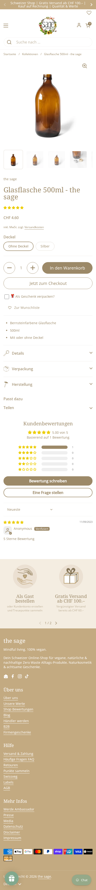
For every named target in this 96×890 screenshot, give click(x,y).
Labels (8, 782)
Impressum (12, 838)
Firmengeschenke (17, 732)
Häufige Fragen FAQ (18, 759)
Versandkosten (34, 227)
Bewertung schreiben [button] (48, 480)
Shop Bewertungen (18, 709)
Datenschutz (13, 826)
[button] (88, 25)
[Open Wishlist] (89, 14)
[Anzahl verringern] (9, 268)
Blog (6, 715)
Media (8, 821)
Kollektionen (30, 54)
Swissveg (10, 776)
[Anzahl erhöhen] (32, 268)
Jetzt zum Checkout (48, 283)
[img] (13, 522)
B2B (6, 726)
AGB (6, 788)
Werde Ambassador (18, 809)
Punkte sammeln (16, 771)
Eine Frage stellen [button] (48, 492)
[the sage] (48, 25)
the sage (44, 876)
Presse (8, 815)
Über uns (10, 698)
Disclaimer (11, 832)
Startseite (9, 54)
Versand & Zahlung (18, 753)
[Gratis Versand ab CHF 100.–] (71, 576)
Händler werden (16, 721)
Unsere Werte (14, 703)
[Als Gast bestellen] (25, 576)
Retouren (10, 765)
